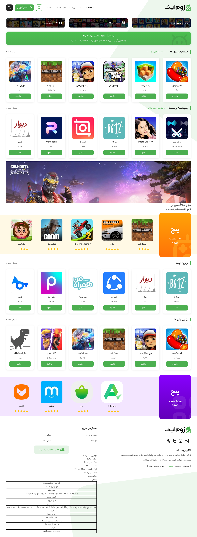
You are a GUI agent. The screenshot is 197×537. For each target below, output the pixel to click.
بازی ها (62, 8)
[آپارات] (168, 441)
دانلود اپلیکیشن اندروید (48, 449)
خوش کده (51, 527)
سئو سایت (92, 476)
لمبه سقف (51, 490)
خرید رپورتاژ (51, 500)
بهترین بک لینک (90, 455)
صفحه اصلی (90, 8)
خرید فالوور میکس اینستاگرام (51, 520)
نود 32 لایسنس (51, 517)
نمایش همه (12, 51)
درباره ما (48, 435)
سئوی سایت (92, 459)
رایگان (94, 479)
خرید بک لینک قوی (51, 507)
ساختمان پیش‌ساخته (51, 531)
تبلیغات (50, 8)
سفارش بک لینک (90, 462)
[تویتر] (174, 441)
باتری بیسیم (51, 503)
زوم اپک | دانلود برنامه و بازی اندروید (178, 7)
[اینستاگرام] (180, 441)
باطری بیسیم (51, 497)
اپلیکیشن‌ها (76, 8)
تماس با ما (47, 440)
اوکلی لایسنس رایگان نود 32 (85, 469)
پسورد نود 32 (91, 466)
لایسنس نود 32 (90, 472)
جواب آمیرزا (51, 514)
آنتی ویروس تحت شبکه (51, 483)
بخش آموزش (22, 7)
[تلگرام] (187, 441)
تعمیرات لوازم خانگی (51, 524)
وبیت (171, 466)
